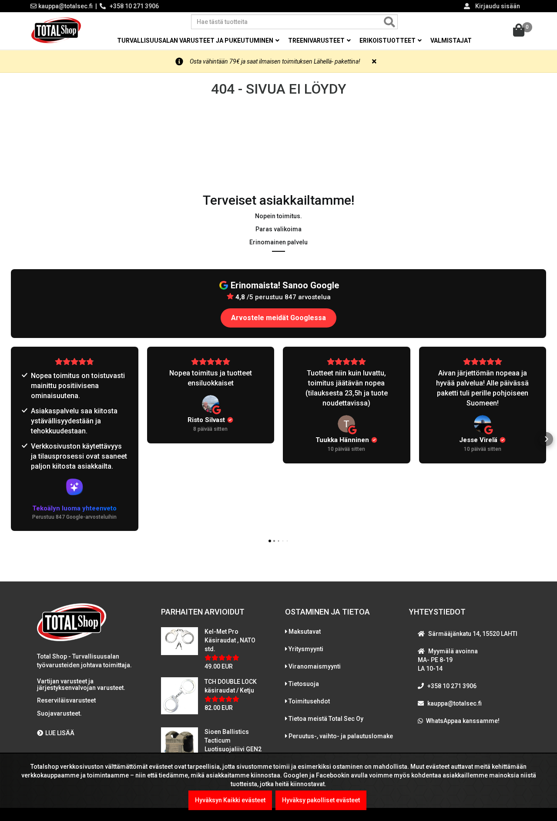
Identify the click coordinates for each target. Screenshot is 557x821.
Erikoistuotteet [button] (388, 40)
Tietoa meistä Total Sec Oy (326, 718)
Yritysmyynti (306, 648)
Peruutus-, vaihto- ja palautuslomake (341, 736)
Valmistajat (451, 40)
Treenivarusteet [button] (317, 40)
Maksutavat (305, 631)
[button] (11, 439)
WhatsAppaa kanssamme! (463, 720)
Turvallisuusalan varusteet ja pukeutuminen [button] (196, 40)
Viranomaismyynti (315, 666)
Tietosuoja (304, 683)
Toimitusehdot (309, 701)
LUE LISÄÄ (59, 733)
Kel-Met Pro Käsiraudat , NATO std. (230, 640)
